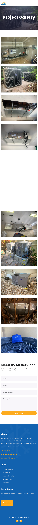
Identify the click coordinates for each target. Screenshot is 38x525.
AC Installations (8, 469)
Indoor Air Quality (8, 476)
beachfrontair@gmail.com (9, 454)
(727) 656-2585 (5, 450)
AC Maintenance (8, 479)
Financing (6, 482)
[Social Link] (17, 521)
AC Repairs (6, 472)
